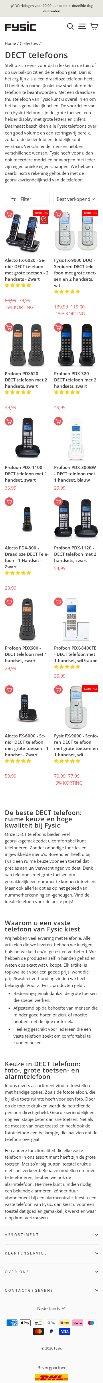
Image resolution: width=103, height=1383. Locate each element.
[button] (18, 285)
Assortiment (22, 1234)
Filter (25, 199)
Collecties (29, 43)
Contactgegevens (29, 1290)
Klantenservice (26, 1253)
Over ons (17, 1271)
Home (10, 43)
